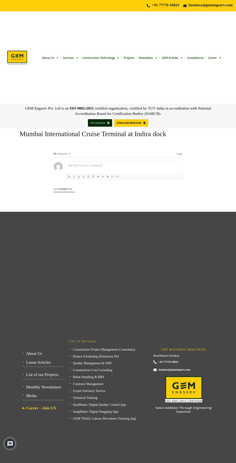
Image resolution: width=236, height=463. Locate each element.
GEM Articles (170, 58)
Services (68, 58)
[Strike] (83, 177)
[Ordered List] (88, 177)
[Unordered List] (93, 177)
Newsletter (146, 58)
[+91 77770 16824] (148, 5)
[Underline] (78, 177)
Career (212, 58)
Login (179, 154)
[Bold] (69, 177)
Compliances (195, 58)
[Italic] (74, 177)
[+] (117, 176)
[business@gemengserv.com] (185, 5)
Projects (129, 58)
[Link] (107, 177)
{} (112, 176)
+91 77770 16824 (165, 5)
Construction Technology (98, 58)
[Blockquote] (98, 177)
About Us (48, 58)
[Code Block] (103, 177)
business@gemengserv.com (210, 5)
